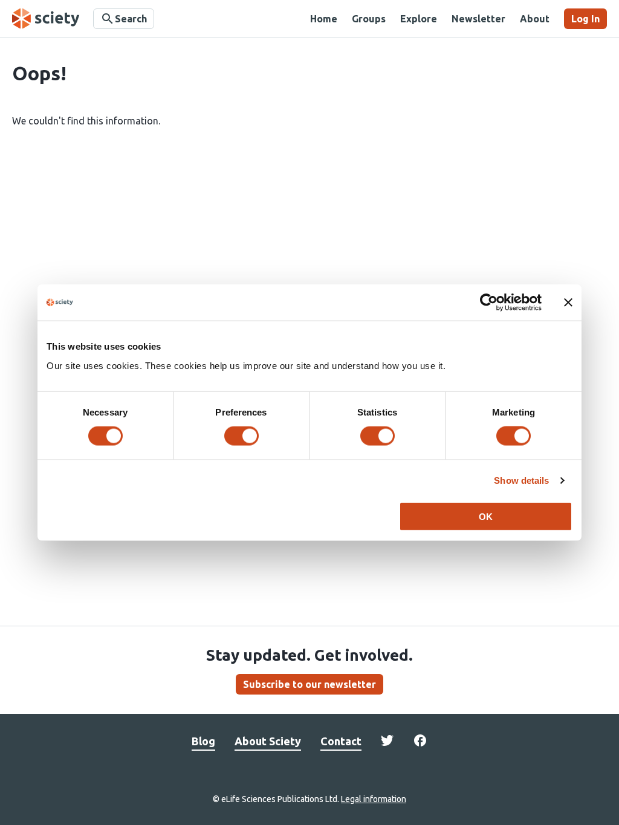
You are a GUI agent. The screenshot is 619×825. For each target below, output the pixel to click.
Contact (340, 741)
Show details (521, 480)
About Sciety (268, 741)
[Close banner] (568, 302)
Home (323, 18)
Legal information (373, 799)
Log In (585, 18)
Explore (418, 18)
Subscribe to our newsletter (309, 684)
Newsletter (478, 18)
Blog (203, 741)
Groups (369, 18)
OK (486, 516)
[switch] (241, 436)
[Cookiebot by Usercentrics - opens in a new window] (489, 303)
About (534, 18)
